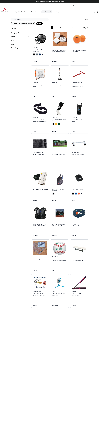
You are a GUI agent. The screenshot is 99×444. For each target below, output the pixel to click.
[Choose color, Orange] (79, 193)
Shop (57, 12)
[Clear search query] (47, 19)
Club (11, 12)
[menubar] (81, 4)
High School (18, 12)
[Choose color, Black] (34, 54)
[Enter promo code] (94, 11)
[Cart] (97, 11)
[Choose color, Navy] (40, 54)
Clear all (39, 23)
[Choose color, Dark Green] (59, 124)
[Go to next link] (89, 1)
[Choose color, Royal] (76, 193)
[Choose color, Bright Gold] (56, 124)
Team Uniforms (35, 12)
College (26, 12)
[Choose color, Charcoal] (37, 54)
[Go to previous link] (10, 1)
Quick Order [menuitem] (80, 5)
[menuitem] (74, 4)
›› (72, 28)
